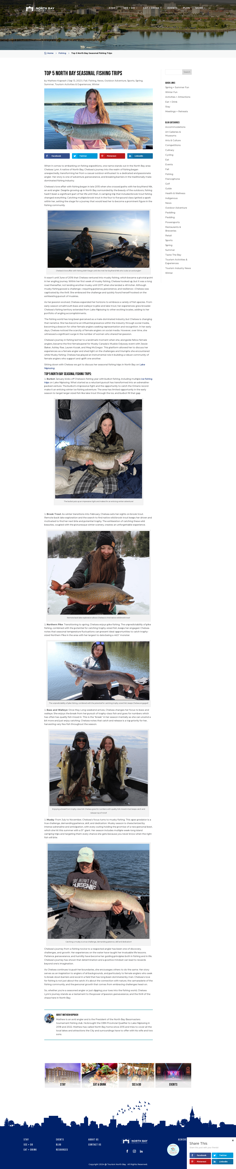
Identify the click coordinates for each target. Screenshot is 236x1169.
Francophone (172, 179)
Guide (168, 188)
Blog (58, 1144)
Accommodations (175, 127)
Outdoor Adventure (115, 80)
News (100, 80)
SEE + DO (129, 8)
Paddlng (170, 217)
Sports (131, 80)
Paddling (170, 212)
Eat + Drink (171, 102)
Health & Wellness (175, 193)
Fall (85, 80)
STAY (112, 8)
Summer (49, 84)
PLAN (186, 8)
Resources (62, 1149)
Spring (139, 80)
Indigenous (171, 198)
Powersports (172, 222)
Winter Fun (171, 92)
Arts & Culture (173, 140)
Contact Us (94, 1144)
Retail (168, 235)
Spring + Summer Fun (177, 87)
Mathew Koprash (57, 80)
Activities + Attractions (177, 97)
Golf (167, 183)
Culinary (169, 150)
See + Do (28, 1144)
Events (169, 164)
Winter (95, 84)
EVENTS (172, 8)
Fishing (92, 80)
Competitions (173, 145)
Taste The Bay (173, 255)
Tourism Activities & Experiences (73, 84)
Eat (167, 159)
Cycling (169, 155)
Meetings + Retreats (176, 111)
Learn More (62, 1085)
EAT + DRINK (151, 8)
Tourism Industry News (178, 268)
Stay (167, 106)
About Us (93, 1139)
